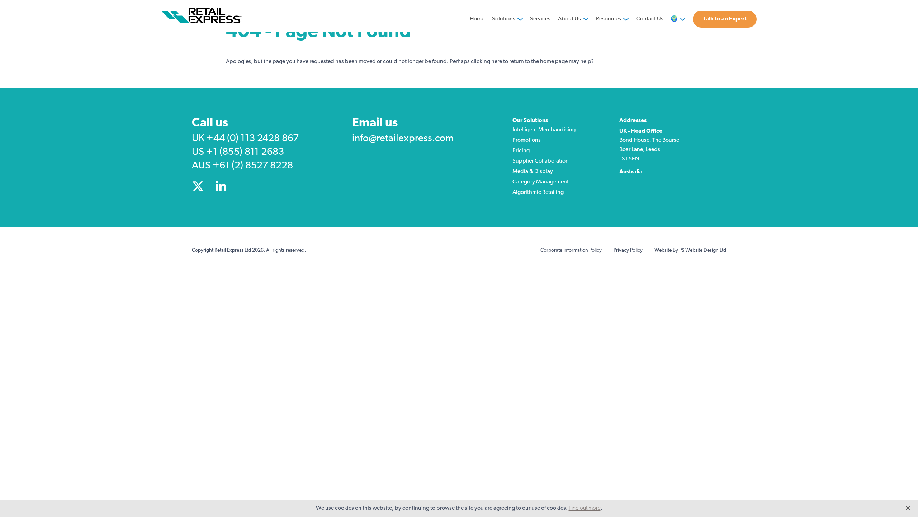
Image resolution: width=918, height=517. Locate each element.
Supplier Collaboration (540, 161)
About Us (569, 19)
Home (477, 19)
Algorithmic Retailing (538, 192)
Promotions (526, 140)
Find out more (585, 508)
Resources (608, 19)
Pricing (521, 151)
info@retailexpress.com (403, 139)
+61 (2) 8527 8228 (253, 166)
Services (540, 19)
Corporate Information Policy (571, 250)
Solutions (503, 19)
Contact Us (649, 19)
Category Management (540, 182)
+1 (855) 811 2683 (245, 152)
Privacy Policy (628, 250)
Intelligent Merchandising (544, 130)
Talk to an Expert (725, 19)
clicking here (486, 62)
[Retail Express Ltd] (203, 16)
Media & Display (532, 171)
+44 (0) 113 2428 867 (253, 139)
